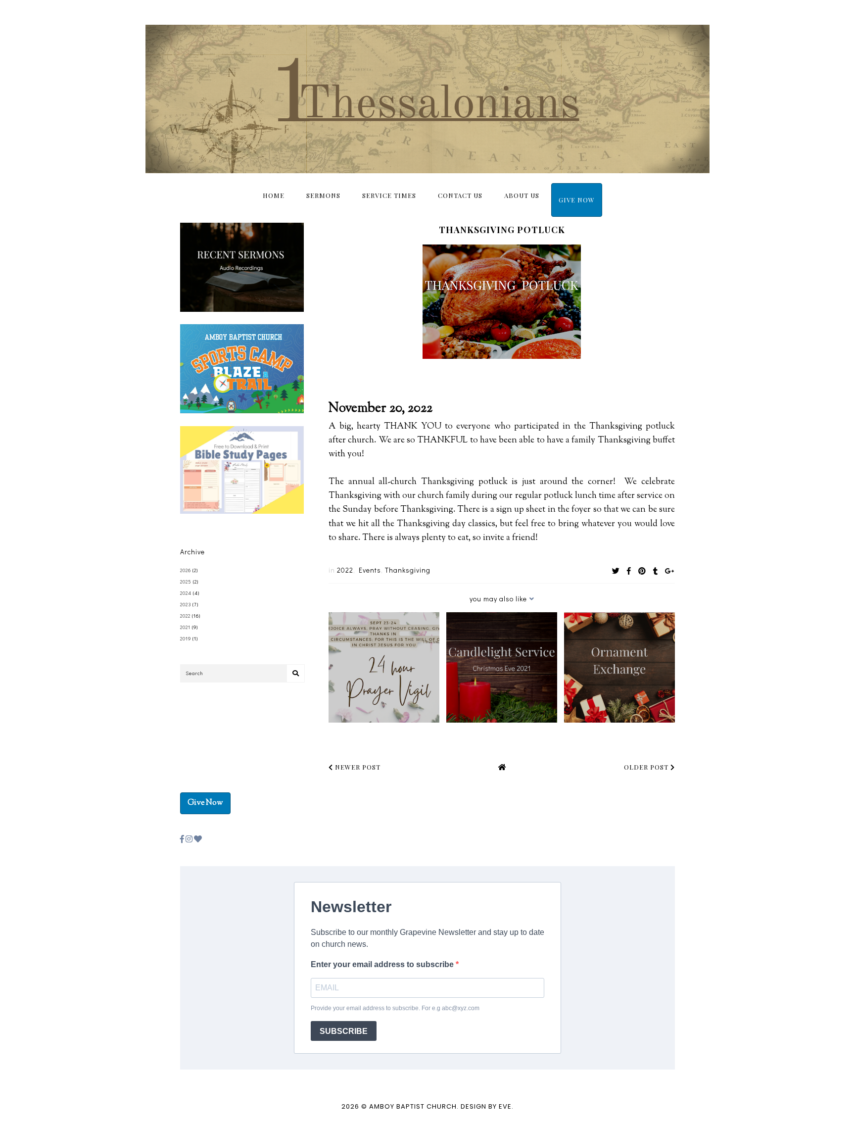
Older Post (647, 767)
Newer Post (356, 767)
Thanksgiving (407, 570)
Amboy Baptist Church (413, 1106)
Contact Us (460, 195)
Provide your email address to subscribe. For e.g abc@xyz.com (395, 1008)
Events (370, 570)
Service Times (389, 195)
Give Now (577, 199)
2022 (345, 570)
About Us (521, 195)
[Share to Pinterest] (642, 571)
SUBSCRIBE (344, 1031)
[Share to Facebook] (629, 571)
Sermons (323, 195)
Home (274, 195)
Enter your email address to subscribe (383, 964)
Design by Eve (486, 1106)
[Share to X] (616, 571)
